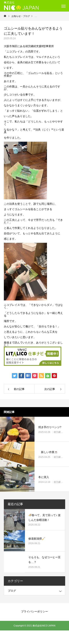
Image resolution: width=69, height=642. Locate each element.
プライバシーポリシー (34, 611)
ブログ (12, 590)
